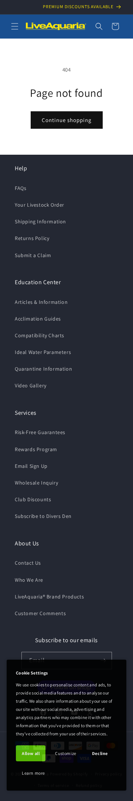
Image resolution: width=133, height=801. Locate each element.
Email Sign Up (31, 466)
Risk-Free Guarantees (40, 432)
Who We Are (29, 580)
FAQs (20, 188)
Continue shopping (67, 120)
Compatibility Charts (39, 335)
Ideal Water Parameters (43, 352)
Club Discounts (33, 499)
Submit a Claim (33, 255)
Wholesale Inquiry (36, 482)
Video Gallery (31, 385)
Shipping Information (40, 221)
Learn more (33, 773)
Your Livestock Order (39, 204)
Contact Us (28, 562)
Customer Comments (40, 613)
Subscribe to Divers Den (43, 516)
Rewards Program (36, 449)
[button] (15, 26)
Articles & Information (41, 302)
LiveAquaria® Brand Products (49, 596)
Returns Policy (32, 238)
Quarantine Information (43, 368)
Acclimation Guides (38, 318)
